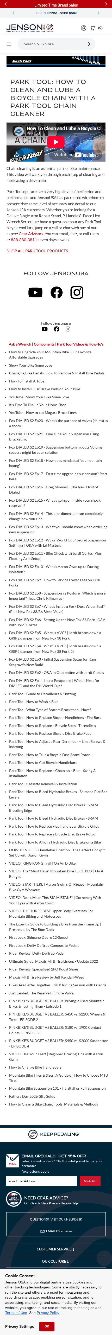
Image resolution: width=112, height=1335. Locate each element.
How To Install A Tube (26, 381)
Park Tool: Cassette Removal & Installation (43, 784)
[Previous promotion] (13, 13)
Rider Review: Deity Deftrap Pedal (37, 953)
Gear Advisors (31, 234)
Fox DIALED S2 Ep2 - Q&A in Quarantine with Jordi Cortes (56, 672)
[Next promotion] (99, 13)
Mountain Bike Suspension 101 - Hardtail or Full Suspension (57, 1088)
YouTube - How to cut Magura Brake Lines (43, 413)
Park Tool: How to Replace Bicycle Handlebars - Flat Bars (55, 718)
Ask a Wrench (20, 344)
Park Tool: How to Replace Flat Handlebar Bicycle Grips (54, 826)
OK (47, 1326)
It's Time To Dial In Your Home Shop (37, 405)
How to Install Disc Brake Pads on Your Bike (44, 389)
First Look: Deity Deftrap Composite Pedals (44, 945)
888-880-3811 (24, 240)
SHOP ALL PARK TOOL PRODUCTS (37, 251)
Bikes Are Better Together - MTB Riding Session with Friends (57, 985)
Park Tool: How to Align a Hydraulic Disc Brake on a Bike (55, 842)
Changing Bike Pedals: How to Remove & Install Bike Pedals (56, 373)
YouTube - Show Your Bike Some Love (39, 397)
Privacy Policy (48, 1313)
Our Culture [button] (54, 1261)
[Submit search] (88, 44)
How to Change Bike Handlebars (35, 1067)
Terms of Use (16, 1313)
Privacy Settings (19, 1326)
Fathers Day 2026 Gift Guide (32, 1096)
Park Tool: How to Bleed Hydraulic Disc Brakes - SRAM (53, 818)
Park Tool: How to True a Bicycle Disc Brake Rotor (49, 755)
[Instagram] (68, 330)
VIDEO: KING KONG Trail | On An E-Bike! (43, 863)
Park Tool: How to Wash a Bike (33, 702)
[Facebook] (57, 330)
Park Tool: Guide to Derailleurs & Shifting (42, 694)
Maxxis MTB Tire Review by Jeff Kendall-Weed (46, 977)
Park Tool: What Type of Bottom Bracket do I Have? (50, 710)
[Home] (29, 28)
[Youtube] (45, 330)
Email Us (59, 1231)
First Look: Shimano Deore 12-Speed (38, 937)
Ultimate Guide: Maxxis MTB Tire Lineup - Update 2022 (53, 961)
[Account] (83, 28)
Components (44, 344)
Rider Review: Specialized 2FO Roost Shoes (43, 969)
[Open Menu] (9, 44)
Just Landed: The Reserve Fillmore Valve (41, 993)
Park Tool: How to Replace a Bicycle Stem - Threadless (52, 726)
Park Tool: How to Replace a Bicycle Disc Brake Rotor (52, 834)
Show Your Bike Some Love (30, 365)
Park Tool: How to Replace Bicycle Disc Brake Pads (50, 733)
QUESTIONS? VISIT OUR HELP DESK (56, 1219)
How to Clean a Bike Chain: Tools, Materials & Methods (53, 1104)
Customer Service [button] (54, 1249)
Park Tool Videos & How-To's (80, 344)
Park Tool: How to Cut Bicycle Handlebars (43, 763)
